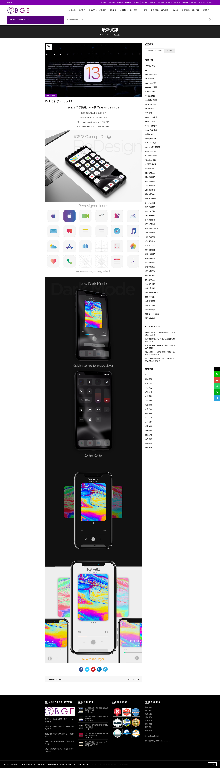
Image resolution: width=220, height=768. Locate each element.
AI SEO (147, 70)
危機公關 (148, 435)
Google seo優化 (151, 121)
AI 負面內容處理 (151, 74)
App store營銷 (150, 83)
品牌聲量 (148, 396)
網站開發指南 (150, 250)
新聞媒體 (144, 2)
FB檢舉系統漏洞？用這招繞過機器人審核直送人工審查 (160, 333)
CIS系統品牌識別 (151, 100)
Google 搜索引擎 (151, 126)
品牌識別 (148, 401)
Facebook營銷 (150, 104)
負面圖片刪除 (150, 284)
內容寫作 (148, 422)
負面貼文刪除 (150, 305)
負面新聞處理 (150, 301)
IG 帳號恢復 (149, 134)
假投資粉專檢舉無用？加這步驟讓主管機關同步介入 (160, 340)
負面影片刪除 (150, 288)
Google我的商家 (151, 130)
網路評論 (148, 413)
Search (210, 19)
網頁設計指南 (150, 275)
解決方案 (202, 2)
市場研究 (148, 388)
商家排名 (148, 409)
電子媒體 (148, 430)
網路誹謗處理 (150, 267)
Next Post (132, 679)
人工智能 (148, 439)
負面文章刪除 (150, 297)
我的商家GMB (150, 194)
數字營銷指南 (150, 207)
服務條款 (148, 724)
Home (104, 35)
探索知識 (148, 707)
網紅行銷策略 (150, 254)
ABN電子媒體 (150, 66)
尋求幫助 (148, 717)
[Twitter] (87, 669)
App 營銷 (161, 2)
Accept (212, 764)
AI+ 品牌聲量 (149, 79)
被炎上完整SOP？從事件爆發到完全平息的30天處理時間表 (160, 353)
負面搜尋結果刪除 (151, 293)
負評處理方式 (150, 280)
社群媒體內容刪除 (151, 228)
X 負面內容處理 (150, 164)
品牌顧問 (128, 2)
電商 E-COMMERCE (152, 314)
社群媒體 (185, 2)
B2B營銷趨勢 (150, 92)
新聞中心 (103, 2)
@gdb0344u (156, 736)
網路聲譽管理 (150, 263)
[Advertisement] (161, 489)
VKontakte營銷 (150, 160)
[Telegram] (105, 669)
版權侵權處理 (150, 220)
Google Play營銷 (151, 117)
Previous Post (55, 679)
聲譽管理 (169, 2)
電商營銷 (193, 2)
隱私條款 (148, 727)
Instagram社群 (151, 139)
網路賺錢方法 (150, 271)
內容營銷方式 (150, 173)
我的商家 (177, 2)
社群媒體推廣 (150, 233)
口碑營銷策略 (150, 177)
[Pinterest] (93, 669)
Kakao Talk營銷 (151, 143)
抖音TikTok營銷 (150, 198)
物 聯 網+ (148, 443)
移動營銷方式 (150, 237)
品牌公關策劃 (150, 181)
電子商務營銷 (150, 318)
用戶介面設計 (150, 224)
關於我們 (112, 2)
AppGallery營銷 (151, 87)
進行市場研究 (150, 310)
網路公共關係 (150, 258)
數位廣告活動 (150, 203)
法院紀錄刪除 (150, 216)
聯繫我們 (210, 2)
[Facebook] (81, 669)
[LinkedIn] (99, 669)
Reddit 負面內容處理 (152, 147)
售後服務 (148, 714)
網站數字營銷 (150, 246)
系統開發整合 (150, 241)
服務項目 (120, 2)
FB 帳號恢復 (149, 109)
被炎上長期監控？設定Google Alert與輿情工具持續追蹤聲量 (159, 360)
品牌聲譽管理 (150, 190)
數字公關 (153, 2)
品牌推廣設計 (150, 186)
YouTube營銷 (149, 169)
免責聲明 (148, 721)
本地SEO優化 (150, 211)
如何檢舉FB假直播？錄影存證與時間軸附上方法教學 (160, 347)
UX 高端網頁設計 (151, 156)
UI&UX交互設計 (114, 35)
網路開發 (136, 2)
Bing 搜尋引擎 (150, 96)
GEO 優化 (148, 113)
